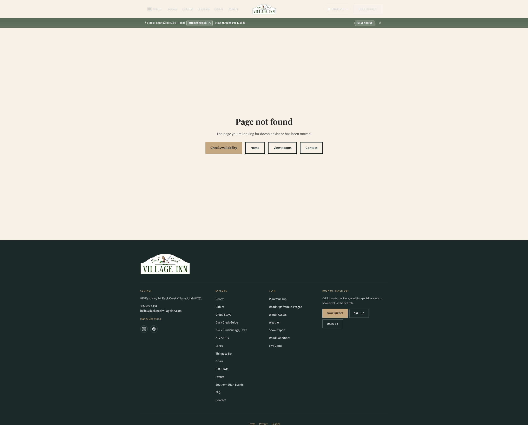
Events (233, 9)
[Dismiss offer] (380, 23)
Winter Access (277, 315)
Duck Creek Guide (227, 322)
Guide (218, 9)
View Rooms (282, 147)
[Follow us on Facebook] (154, 329)
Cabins (188, 9)
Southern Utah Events (229, 385)
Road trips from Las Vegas (285, 307)
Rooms (173, 9)
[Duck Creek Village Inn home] (264, 9)
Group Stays (223, 315)
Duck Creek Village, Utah (231, 330)
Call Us (359, 313)
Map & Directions (150, 319)
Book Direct (335, 313)
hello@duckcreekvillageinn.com (161, 311)
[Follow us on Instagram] (144, 329)
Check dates (364, 23)
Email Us (333, 324)
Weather (274, 322)
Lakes (219, 346)
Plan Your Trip (277, 299)
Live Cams (275, 346)
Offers (219, 361)
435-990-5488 (148, 306)
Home (255, 147)
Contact (311, 147)
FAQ (218, 392)
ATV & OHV (222, 338)
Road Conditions (279, 338)
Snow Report (277, 330)
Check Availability (223, 147)
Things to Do (224, 353)
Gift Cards (222, 369)
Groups (204, 9)
